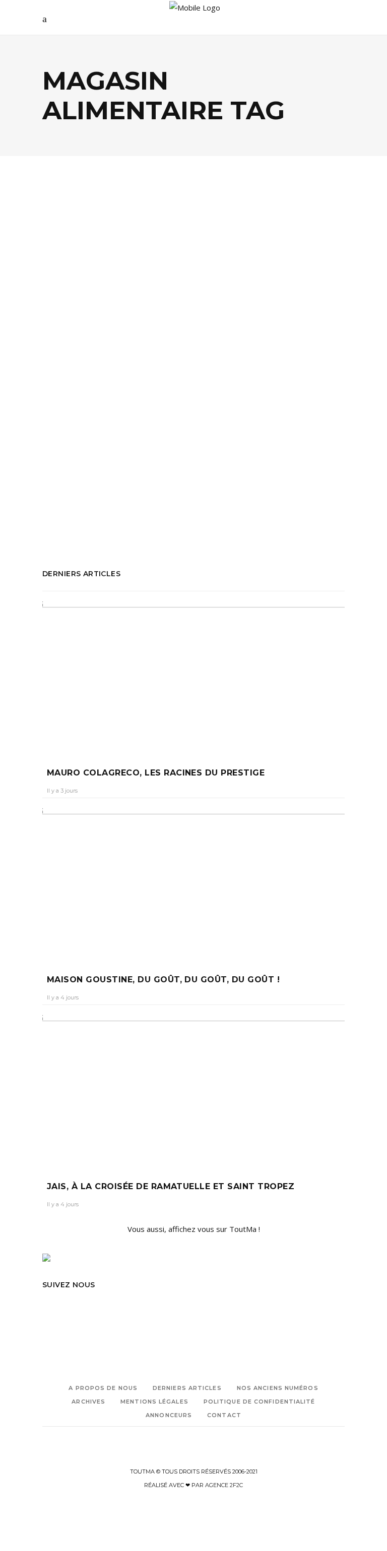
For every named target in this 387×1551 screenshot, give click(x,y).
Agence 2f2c (224, 1485)
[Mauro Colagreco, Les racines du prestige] (193, 676)
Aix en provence (70, 457)
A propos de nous (103, 1387)
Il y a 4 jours (63, 997)
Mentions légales (154, 1401)
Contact (224, 1415)
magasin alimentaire (134, 485)
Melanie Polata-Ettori (79, 358)
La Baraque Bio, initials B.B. (92, 333)
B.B (107, 457)
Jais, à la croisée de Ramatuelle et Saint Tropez (170, 1186)
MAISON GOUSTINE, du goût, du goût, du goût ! (163, 979)
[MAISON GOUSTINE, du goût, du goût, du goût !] (193, 883)
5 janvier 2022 (140, 358)
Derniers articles (187, 1387)
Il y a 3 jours (62, 790)
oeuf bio (130, 498)
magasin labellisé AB (77, 498)
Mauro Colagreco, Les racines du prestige (156, 773)
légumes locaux (69, 485)
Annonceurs (169, 1415)
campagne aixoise (148, 457)
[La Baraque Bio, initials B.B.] (114, 245)
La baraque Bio (146, 471)
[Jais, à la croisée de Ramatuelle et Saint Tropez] (193, 1090)
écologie (70, 299)
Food (100, 299)
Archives (88, 1401)
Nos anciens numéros (277, 1387)
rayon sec (78, 512)
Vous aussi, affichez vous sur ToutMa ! (193, 1229)
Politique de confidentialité (259, 1401)
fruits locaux (95, 471)
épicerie (56, 471)
